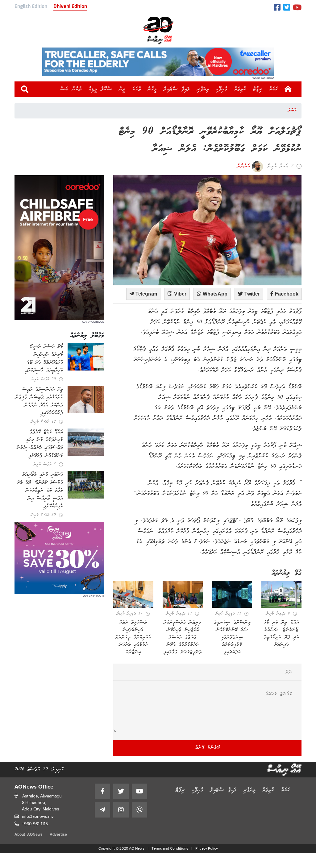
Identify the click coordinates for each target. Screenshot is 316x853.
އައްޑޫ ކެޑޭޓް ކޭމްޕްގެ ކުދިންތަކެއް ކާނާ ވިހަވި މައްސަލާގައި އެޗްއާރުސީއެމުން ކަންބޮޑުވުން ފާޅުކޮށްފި (40, 444)
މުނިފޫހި (221, 89)
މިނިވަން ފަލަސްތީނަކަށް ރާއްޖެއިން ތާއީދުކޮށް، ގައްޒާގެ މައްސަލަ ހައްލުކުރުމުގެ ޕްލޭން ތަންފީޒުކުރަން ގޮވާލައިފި (183, 637)
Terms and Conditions (170, 848)
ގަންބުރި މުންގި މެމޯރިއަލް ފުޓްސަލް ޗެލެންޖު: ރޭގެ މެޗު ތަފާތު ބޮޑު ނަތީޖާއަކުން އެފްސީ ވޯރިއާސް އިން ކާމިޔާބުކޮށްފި (40, 490)
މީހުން (152, 89)
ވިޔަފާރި (203, 89)
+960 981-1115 (35, 824)
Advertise (58, 835)
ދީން (122, 89)
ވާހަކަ (136, 89)
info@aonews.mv (38, 816)
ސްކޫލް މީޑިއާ (100, 89)
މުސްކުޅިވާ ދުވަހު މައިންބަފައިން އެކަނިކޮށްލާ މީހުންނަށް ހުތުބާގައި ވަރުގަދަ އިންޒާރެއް (133, 637)
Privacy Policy (206, 848)
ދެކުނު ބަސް (71, 89)
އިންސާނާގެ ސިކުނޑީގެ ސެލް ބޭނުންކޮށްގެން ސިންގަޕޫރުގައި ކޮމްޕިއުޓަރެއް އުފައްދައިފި (232, 637)
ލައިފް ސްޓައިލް (177, 89)
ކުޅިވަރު (240, 89)
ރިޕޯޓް (257, 89)
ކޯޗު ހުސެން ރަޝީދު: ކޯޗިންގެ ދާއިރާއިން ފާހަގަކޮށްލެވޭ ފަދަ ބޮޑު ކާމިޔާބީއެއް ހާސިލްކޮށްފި (44, 358)
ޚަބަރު (273, 89)
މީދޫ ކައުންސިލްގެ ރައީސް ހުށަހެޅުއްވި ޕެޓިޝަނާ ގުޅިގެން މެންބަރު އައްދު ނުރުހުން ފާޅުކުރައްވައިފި (39, 401)
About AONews (29, 835)
